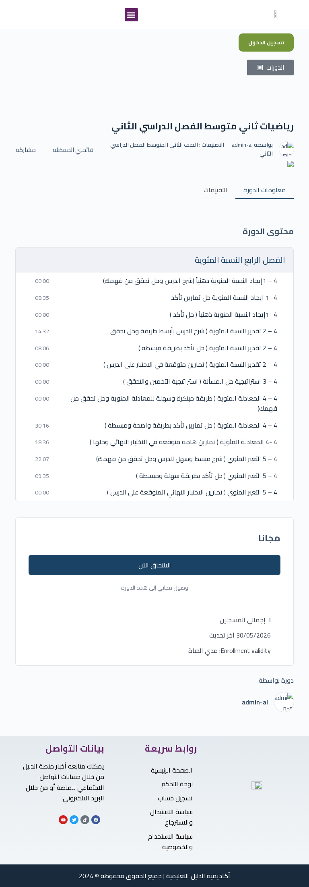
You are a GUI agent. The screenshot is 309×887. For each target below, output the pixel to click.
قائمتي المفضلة (73, 149)
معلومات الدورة (264, 190)
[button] (131, 14)
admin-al (242, 144)
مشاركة (26, 149)
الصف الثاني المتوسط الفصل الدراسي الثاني (191, 149)
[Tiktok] (84, 819)
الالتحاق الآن (154, 565)
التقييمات (215, 190)
